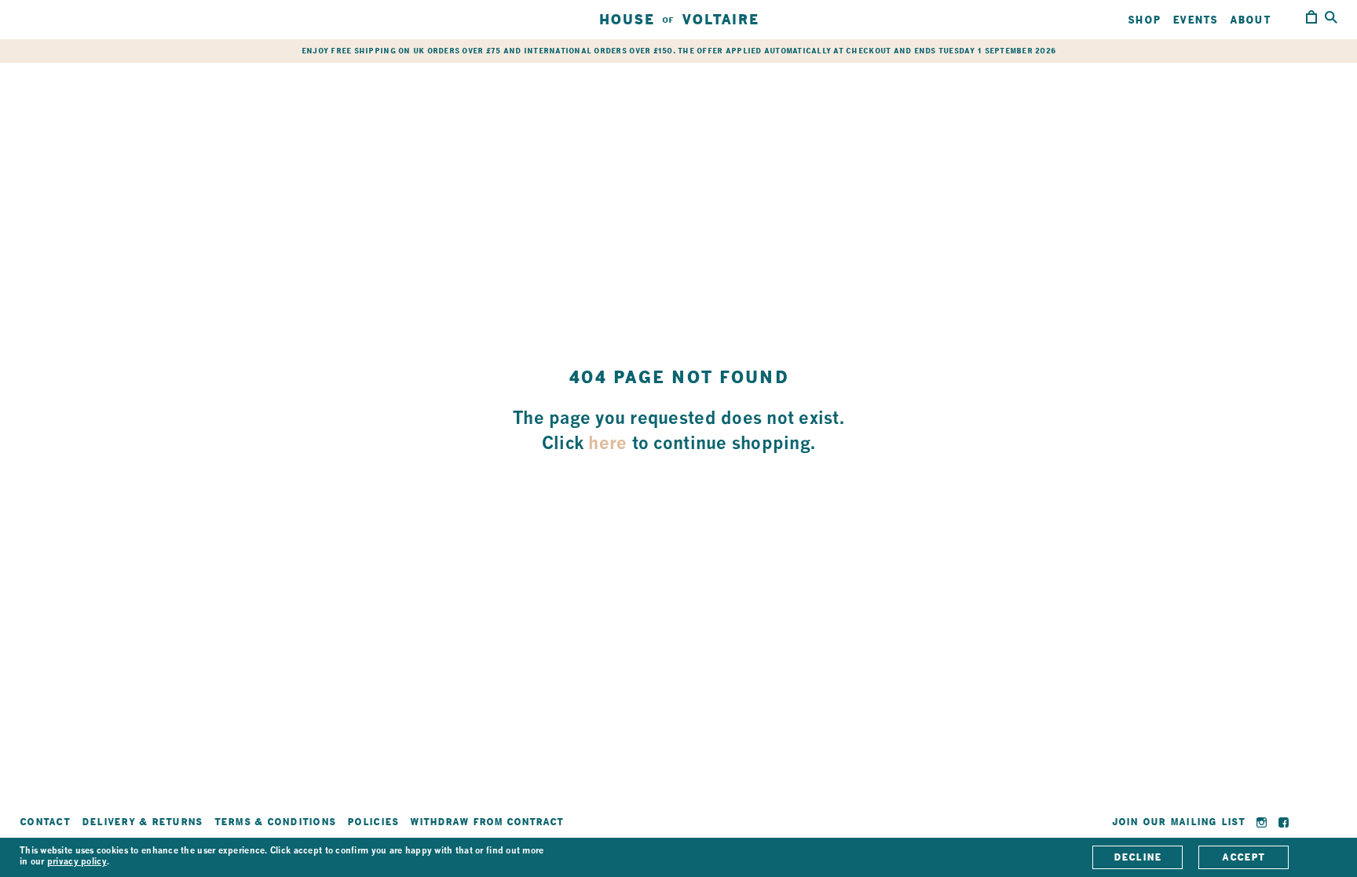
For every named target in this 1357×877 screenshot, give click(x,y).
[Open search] (1331, 18)
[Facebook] (1283, 822)
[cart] (1311, 19)
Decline (1138, 857)
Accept (1243, 857)
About (1250, 19)
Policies (372, 822)
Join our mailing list (1178, 822)
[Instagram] (1261, 822)
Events (1195, 19)
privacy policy (77, 862)
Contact (45, 822)
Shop (1144, 19)
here (607, 444)
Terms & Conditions (275, 822)
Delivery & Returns (142, 822)
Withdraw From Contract (486, 822)
